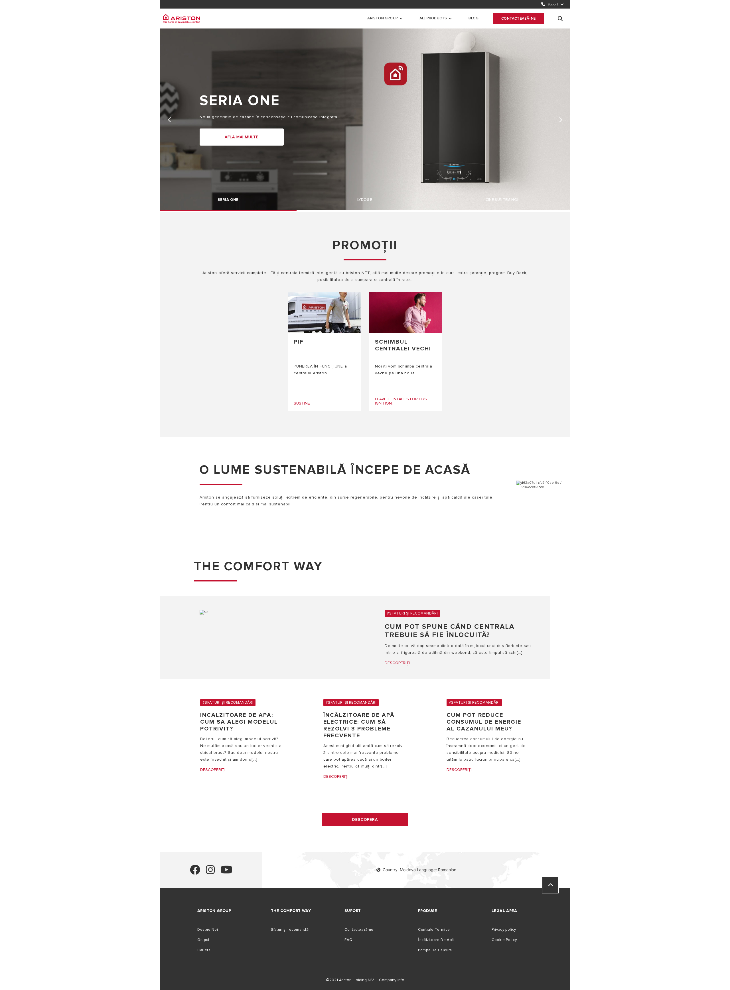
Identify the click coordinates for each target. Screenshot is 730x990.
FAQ (348, 940)
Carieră (203, 950)
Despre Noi (207, 929)
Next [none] (560, 120)
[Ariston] (182, 18)
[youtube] (226, 872)
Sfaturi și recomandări (291, 929)
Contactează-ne (518, 18)
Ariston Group (382, 18)
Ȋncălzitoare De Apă (436, 940)
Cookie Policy (504, 940)
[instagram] (210, 872)
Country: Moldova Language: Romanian (419, 869)
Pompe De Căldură (435, 950)
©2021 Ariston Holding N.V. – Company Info (365, 980)
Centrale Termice (434, 929)
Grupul (203, 940)
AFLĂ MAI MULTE (241, 136)
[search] (560, 18)
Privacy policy (504, 929)
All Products (433, 18)
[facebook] (195, 872)
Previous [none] (170, 120)
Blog (473, 18)
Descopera (365, 819)
